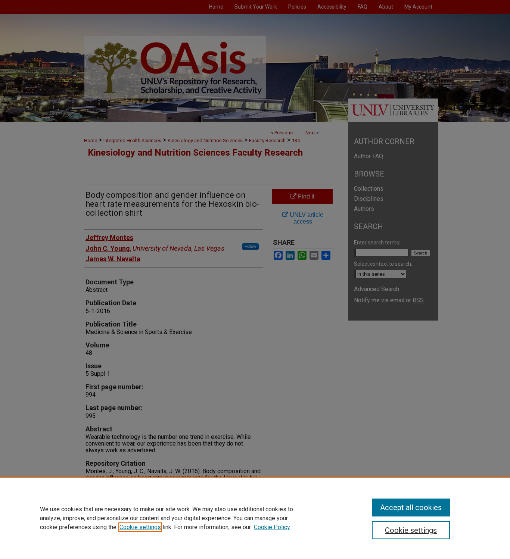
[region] (255, 518)
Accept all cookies (411, 507)
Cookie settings (140, 527)
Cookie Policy (272, 527)
